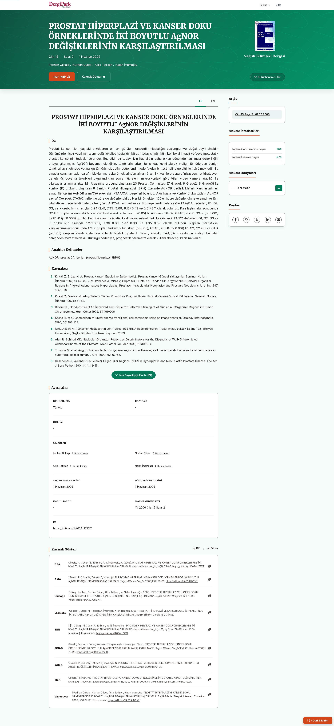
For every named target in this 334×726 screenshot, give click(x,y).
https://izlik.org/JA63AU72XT (72, 528)
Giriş (278, 4)
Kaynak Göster (91, 76)
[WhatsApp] (246, 220)
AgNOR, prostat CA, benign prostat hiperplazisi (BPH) (84, 257)
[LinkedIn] (268, 220)
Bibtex (214, 548)
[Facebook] (235, 220)
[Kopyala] (210, 566)
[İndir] (278, 188)
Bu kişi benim (81, 453)
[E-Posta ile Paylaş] (278, 220)
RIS (198, 548)
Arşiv (233, 99)
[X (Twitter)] (257, 220)
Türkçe (263, 4)
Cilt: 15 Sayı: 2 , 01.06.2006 (252, 114)
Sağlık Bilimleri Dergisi (264, 56)
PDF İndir (60, 76)
